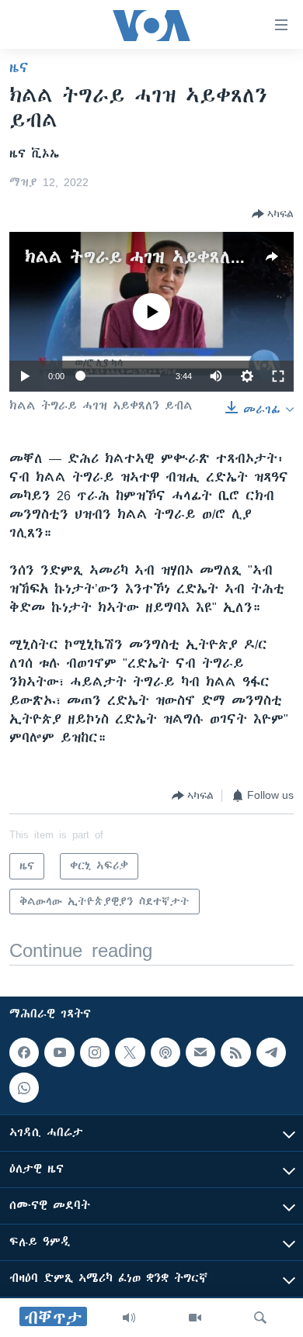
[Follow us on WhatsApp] (24, 1087)
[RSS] (235, 1052)
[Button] (273, 214)
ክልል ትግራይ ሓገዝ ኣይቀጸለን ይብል (156, 257)
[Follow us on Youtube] (59, 1052)
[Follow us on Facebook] (24, 1052)
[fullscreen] (278, 376)
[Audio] (129, 1317)
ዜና (19, 67)
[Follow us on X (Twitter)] (130, 1052)
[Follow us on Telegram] (271, 1052)
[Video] (195, 1317)
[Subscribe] (200, 1052)
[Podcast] (165, 1052)
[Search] (260, 1317)
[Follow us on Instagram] (95, 1052)
